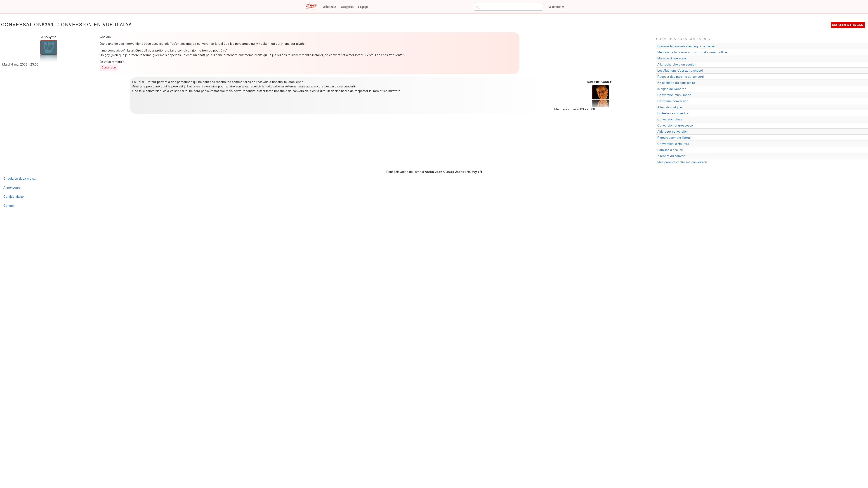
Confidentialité (13, 196)
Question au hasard (847, 25)
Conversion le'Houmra (673, 143)
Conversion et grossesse (675, 125)
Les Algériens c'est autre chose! (680, 70)
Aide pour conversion (672, 131)
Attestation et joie (669, 107)
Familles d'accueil (670, 150)
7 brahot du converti (671, 156)
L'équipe (363, 7)
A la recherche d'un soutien (676, 64)
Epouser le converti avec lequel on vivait (686, 46)
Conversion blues (669, 119)
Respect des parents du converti (680, 76)
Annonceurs (12, 187)
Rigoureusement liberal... (675, 137)
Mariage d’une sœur (671, 58)
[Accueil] (313, 6)
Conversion (108, 67)
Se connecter (556, 7)
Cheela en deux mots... (20, 178)
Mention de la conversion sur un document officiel (692, 52)
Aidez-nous (329, 7)
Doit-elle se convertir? (673, 113)
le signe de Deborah (671, 89)
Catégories (347, 7)
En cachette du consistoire (676, 82)
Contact (8, 205)
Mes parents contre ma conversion (682, 162)
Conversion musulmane (674, 95)
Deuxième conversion (672, 101)
